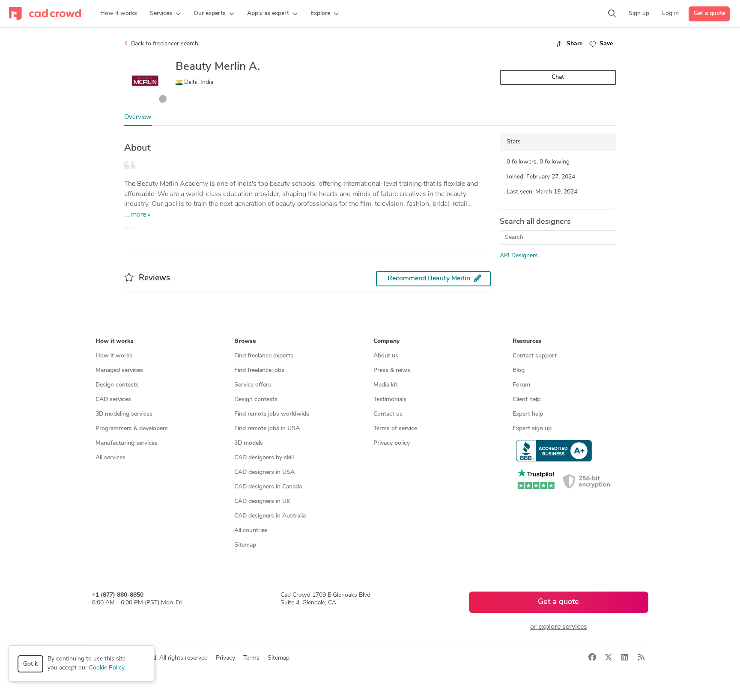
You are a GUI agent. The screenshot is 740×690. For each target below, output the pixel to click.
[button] (165, 13)
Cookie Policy (106, 668)
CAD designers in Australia (270, 516)
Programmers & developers (131, 428)
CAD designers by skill (264, 458)
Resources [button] (527, 341)
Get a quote (709, 13)
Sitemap (245, 545)
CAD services (113, 399)
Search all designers (535, 222)
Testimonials (389, 399)
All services (110, 458)
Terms (251, 658)
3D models (248, 443)
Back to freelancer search (163, 44)
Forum (521, 385)
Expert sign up (532, 428)
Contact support (535, 356)
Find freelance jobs (259, 370)
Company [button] (386, 341)
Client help (526, 399)
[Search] (612, 13)
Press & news (391, 370)
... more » (137, 214)
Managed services (119, 370)
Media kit (385, 385)
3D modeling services (123, 414)
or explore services (558, 627)
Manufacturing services (126, 443)
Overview (138, 117)
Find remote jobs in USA (267, 428)
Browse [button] (245, 341)
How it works (113, 356)
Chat (558, 77)
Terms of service (395, 428)
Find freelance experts (263, 356)
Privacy (225, 658)
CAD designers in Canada (268, 487)
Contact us (388, 414)
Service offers (252, 385)
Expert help (528, 414)
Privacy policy (391, 443)
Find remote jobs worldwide (271, 414)
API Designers (519, 256)
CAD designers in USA (264, 472)
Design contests (117, 385)
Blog (519, 370)
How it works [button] (114, 341)
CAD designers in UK (262, 501)
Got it (30, 664)
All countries (251, 530)
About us (385, 356)
